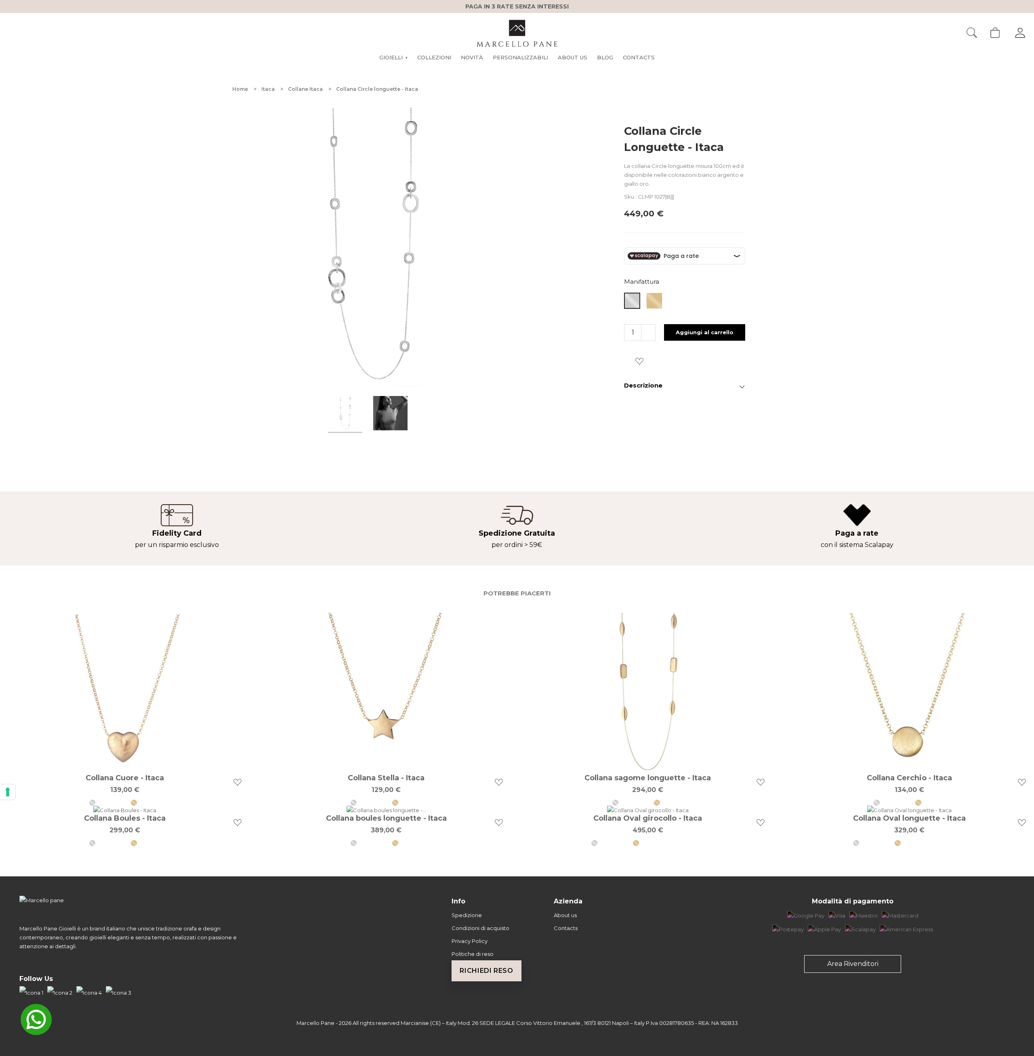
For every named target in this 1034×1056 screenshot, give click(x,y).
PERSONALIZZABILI (520, 57)
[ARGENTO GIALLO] (145, 803)
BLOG (605, 57)
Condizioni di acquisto (480, 928)
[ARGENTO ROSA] (689, 843)
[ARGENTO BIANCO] (104, 803)
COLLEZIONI (434, 57)
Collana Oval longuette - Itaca (909, 818)
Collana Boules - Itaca (125, 818)
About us (565, 915)
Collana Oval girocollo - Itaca (647, 818)
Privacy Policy (470, 941)
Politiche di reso (473, 954)
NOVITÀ (472, 57)
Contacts (566, 928)
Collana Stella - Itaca (386, 777)
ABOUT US (572, 57)
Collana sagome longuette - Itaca (647, 777)
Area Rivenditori (852, 964)
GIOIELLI (393, 57)
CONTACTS (639, 57)
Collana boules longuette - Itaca (386, 818)
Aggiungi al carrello (704, 332)
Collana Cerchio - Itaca (909, 777)
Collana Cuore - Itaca (125, 777)
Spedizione (467, 915)
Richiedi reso (486, 970)
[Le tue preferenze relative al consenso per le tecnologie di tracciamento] (7, 792)
